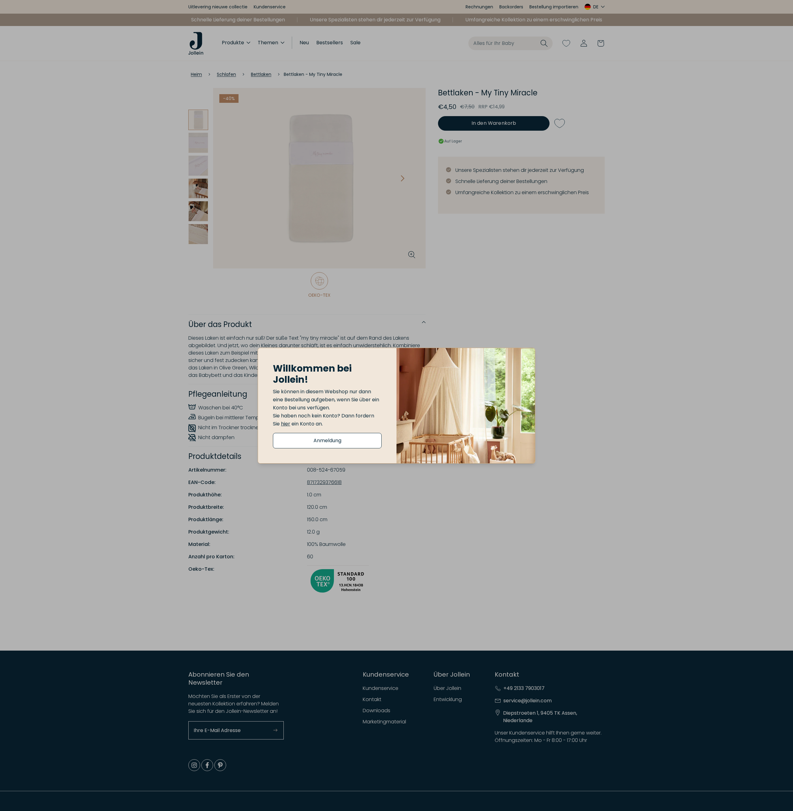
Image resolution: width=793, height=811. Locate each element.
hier (285, 423)
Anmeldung (327, 440)
